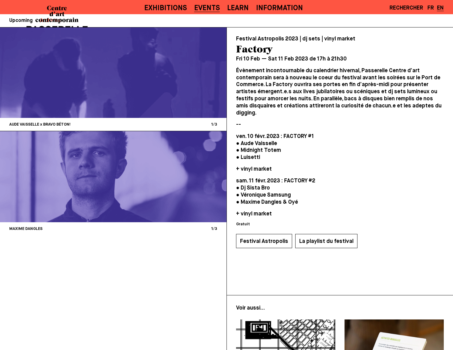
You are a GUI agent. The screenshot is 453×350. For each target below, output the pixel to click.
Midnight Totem (261, 150)
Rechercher (406, 8)
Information (279, 8)
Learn (238, 8)
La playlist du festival (326, 241)
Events (207, 8)
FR (430, 8)
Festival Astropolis (264, 241)
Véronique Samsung (266, 195)
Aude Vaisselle (259, 143)
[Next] (167, 72)
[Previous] (59, 72)
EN (440, 8)
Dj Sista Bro (255, 188)
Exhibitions (165, 8)
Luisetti (250, 157)
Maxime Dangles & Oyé (269, 202)
